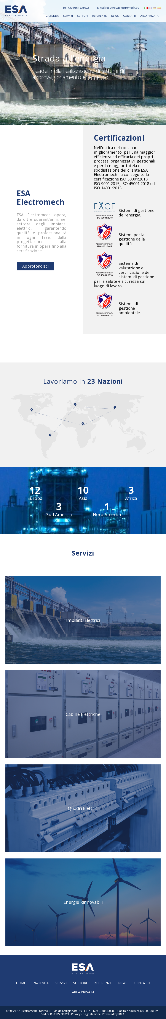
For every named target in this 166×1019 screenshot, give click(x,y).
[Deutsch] (154, 8)
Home (21, 983)
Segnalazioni (91, 1014)
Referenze (99, 16)
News (115, 16)
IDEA (121, 1014)
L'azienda (52, 16)
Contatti (129, 16)
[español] (159, 8)
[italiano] (146, 8)
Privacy (76, 1014)
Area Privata (149, 16)
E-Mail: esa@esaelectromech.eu (118, 8)
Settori (82, 16)
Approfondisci (35, 266)
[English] (150, 8)
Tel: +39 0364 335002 (76, 8)
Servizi (68, 16)
